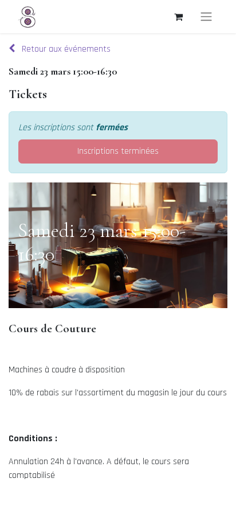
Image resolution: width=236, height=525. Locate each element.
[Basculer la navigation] (206, 17)
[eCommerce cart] (178, 16)
